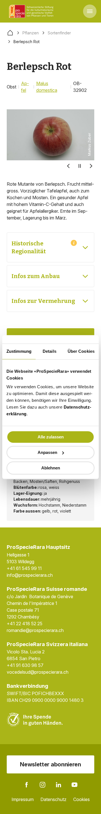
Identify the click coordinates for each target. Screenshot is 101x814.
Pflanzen (30, 32)
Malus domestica (46, 87)
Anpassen (47, 452)
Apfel (25, 87)
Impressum (23, 799)
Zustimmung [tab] (18, 351)
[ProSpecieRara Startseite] (32, 11)
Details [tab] (49, 351)
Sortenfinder (59, 32)
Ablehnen (50, 467)
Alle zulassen (51, 436)
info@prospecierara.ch (30, 575)
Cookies (81, 799)
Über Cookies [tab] (81, 351)
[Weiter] (91, 166)
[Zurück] (68, 166)
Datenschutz (53, 799)
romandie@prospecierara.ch (35, 630)
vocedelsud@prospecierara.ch (37, 672)
